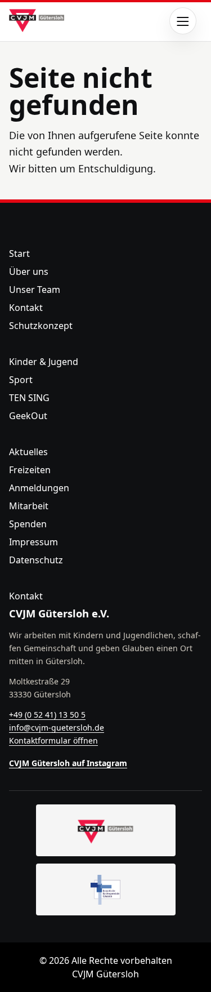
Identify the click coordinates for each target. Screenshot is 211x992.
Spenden (28, 524)
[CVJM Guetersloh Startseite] (106, 830)
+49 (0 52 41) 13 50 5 (47, 714)
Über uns (28, 271)
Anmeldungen (39, 488)
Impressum (33, 542)
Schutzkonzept (41, 325)
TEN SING (29, 398)
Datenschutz (36, 560)
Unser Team (34, 289)
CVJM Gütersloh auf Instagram (68, 763)
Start (19, 253)
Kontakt (26, 307)
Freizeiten (30, 470)
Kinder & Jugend (43, 361)
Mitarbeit (28, 506)
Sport (21, 379)
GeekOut (28, 416)
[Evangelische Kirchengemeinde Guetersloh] (106, 889)
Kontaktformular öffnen (53, 740)
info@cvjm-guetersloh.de (56, 727)
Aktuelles (28, 452)
